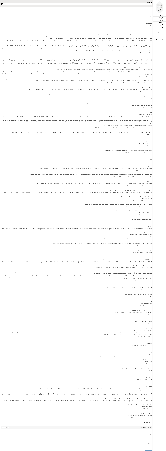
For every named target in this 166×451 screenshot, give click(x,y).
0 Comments (141, 422)
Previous (5, 10)
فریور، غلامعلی (145, 422)
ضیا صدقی (149, 422)
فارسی (147, 422)
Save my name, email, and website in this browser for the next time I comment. (138, 448)
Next (2, 10)
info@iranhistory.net (161, 36)
